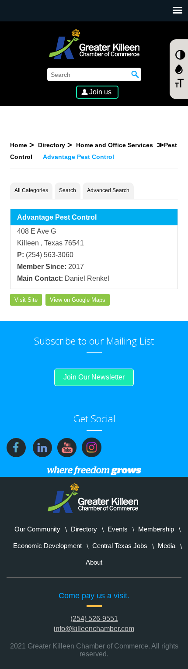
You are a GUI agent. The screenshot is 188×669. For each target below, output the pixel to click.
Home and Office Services (115, 144)
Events (118, 529)
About (94, 562)
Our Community (37, 529)
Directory (51, 144)
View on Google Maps (77, 300)
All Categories (31, 190)
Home (18, 144)
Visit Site (26, 300)
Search (67, 190)
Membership (156, 529)
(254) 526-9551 (94, 618)
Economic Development (47, 545)
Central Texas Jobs (119, 545)
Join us (100, 92)
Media (166, 545)
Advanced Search (108, 190)
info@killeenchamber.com (94, 628)
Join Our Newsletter (94, 377)
